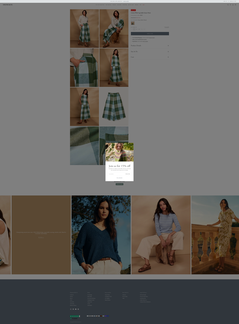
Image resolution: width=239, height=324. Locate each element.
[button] (225, 1)
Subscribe (128, 173)
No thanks (119, 177)
